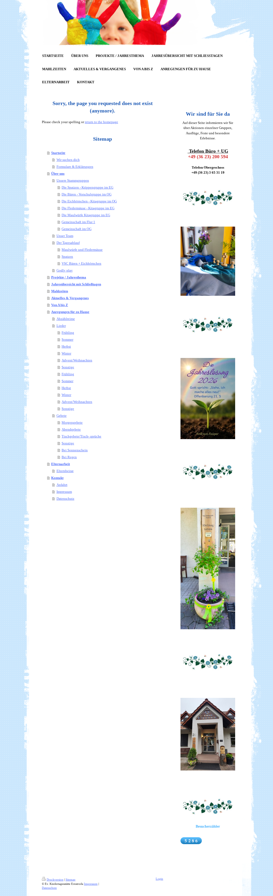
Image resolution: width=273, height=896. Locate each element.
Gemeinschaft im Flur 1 (78, 222)
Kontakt (57, 478)
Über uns (58, 174)
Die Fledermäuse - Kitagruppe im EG (88, 208)
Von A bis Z (59, 305)
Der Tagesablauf (68, 243)
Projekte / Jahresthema (68, 277)
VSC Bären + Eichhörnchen (81, 263)
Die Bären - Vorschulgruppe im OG (86, 194)
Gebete (62, 416)
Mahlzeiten (59, 291)
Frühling (68, 333)
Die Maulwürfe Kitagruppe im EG (86, 215)
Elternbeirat (65, 471)
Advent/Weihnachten (77, 360)
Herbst (66, 346)
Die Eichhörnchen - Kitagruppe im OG (89, 201)
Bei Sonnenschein (75, 450)
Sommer (67, 339)
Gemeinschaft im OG (76, 229)
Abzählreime (66, 319)
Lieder (61, 326)
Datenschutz (65, 499)
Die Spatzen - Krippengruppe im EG (87, 187)
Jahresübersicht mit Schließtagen (76, 284)
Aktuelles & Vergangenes (70, 298)
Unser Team (65, 236)
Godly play (65, 270)
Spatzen (67, 257)
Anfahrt (62, 485)
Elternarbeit (60, 464)
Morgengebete (72, 422)
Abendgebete (71, 429)
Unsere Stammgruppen (73, 180)
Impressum (64, 492)
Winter (66, 353)
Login (159, 878)
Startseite (58, 153)
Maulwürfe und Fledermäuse (82, 250)
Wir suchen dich (68, 160)
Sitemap (70, 879)
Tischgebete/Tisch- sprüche (81, 436)
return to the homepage (101, 122)
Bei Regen (69, 457)
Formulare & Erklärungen (75, 167)
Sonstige (68, 367)
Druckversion (55, 879)
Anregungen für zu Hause (70, 312)
